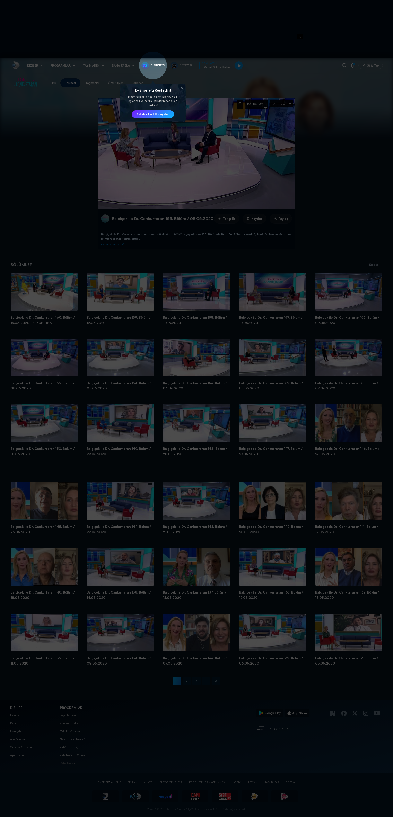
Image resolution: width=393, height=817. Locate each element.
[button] (181, 88)
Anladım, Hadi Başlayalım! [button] (153, 114)
